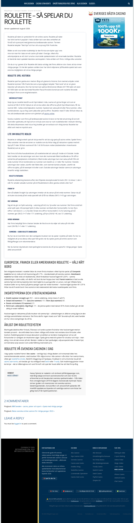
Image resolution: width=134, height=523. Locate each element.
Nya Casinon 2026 (77, 456)
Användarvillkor (101, 514)
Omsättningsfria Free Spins (64, 3)
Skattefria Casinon (77, 470)
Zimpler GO (97, 480)
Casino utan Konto (77, 463)
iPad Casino (119, 481)
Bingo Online (119, 463)
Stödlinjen (99, 501)
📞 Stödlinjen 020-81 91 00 (85, 491)
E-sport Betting (120, 456)
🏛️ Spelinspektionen (105, 491)
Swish (47, 361)
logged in (17, 423)
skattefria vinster (18, 359)
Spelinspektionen (89, 506)
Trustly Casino (97, 467)
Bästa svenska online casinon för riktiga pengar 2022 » (33, 411)
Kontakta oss (89, 514)
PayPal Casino (97, 477)
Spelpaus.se (75, 501)
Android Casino (120, 478)
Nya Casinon (29, 3)
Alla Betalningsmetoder (101, 463)
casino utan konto (11, 361)
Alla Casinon (82, 3)
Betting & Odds (120, 453)
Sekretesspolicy (115, 514)
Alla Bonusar (97, 453)
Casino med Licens (77, 477)
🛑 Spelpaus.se (67, 491)
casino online (49, 114)
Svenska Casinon (77, 460)
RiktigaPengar (8, 11)
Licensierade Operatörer (79, 473)
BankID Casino (98, 470)
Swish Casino (97, 473)
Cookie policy (127, 514)
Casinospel (17, 11)
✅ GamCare (121, 491)
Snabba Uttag (75, 467)
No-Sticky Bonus (98, 460)
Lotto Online (119, 467)
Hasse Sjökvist (12, 375)
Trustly (56, 361)
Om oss (79, 514)
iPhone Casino (119, 474)
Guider (92, 3)
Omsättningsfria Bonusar (101, 456)
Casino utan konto (43, 3)
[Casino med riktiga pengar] (11, 4)
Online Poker (119, 460)
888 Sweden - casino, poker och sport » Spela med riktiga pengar (37, 406)
